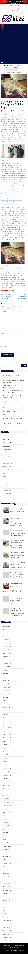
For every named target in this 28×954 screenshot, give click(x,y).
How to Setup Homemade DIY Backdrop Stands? (22, 296)
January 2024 (6, 731)
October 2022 (6, 778)
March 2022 (6, 802)
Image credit (4, 160)
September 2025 (7, 663)
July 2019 (5, 903)
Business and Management (7, 290)
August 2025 (6, 666)
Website (3, 346)
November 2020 (7, 856)
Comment (4, 311)
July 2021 (5, 829)
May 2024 (5, 717)
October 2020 (6, 859)
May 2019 (5, 910)
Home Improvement (8, 466)
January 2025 (6, 690)
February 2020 (7, 880)
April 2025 (6, 680)
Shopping (5, 483)
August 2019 (6, 900)
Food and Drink (7, 456)
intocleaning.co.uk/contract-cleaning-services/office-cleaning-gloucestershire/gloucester (12, 202)
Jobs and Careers (7, 470)
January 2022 (6, 809)
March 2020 (6, 876)
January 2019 (6, 924)
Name (3, 333)
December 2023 (7, 734)
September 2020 (7, 863)
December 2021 (7, 812)
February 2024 (7, 727)
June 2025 (5, 673)
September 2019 (7, 897)
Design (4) (8, 67)
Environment (6, 449)
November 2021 (7, 815)
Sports (4, 486)
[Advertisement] (14, 46)
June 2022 (5, 792)
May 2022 (5, 795)
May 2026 (5, 636)
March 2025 (6, 683)
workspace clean (16, 173)
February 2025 (7, 687)
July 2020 (5, 866)
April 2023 (6, 761)
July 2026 (5, 629)
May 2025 (5, 677)
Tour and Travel (7, 493)
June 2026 (5, 633)
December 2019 (7, 886)
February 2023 (7, 768)
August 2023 (6, 748)
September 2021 (7, 822)
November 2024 (7, 697)
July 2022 (5, 788)
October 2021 (6, 819)
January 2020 (6, 883)
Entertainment (6, 446)
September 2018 (7, 937)
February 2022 (7, 805)
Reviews (5, 480)
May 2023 (5, 758)
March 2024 (6, 724)
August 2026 (6, 626)
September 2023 (7, 744)
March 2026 (6, 643)
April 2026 (6, 639)
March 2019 (6, 917)
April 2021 (6, 839)
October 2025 (6, 660)
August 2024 (6, 707)
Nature (4, 476)
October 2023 (6, 741)
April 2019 (6, 913)
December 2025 (7, 653)
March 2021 (6, 842)
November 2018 (7, 930)
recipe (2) (19, 72)
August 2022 (6, 785)
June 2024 (5, 714)
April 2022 (6, 798)
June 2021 (5, 832)
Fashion (5, 453)
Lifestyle (5, 473)
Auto (4, 436)
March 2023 (6, 765)
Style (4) (20, 65)
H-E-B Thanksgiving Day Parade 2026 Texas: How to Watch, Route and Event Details (13, 413)
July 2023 (5, 751)
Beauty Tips (6, 439)
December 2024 (7, 694)
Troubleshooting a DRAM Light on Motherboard (6, 296)
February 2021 (7, 846)
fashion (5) (12, 65)
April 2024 (6, 721)
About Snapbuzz (13, 8)
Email (3, 340)
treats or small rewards (20, 209)
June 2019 (5, 907)
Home (7, 8)
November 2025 (7, 656)
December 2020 (7, 853)
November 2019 (7, 890)
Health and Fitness (8, 463)
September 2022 (7, 782)
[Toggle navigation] (2, 29)
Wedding (5, 497)
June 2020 (5, 870)
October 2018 (6, 934)
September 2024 (7, 704)
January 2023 (6, 771)
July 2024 (5, 710)
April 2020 (6, 873)
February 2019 (7, 920)
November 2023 (7, 737)
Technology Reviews (8, 490)
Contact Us (20, 8)
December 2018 (7, 927)
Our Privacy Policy (14, 10)
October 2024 (6, 700)
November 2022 (7, 775)
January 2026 (6, 649)
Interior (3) (16, 67)
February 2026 (7, 646)
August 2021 (6, 825)
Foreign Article (7, 459)
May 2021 (5, 836)
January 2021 (6, 849)
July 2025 (5, 670)
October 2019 (6, 893)
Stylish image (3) (10, 72)
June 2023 (5, 754)
